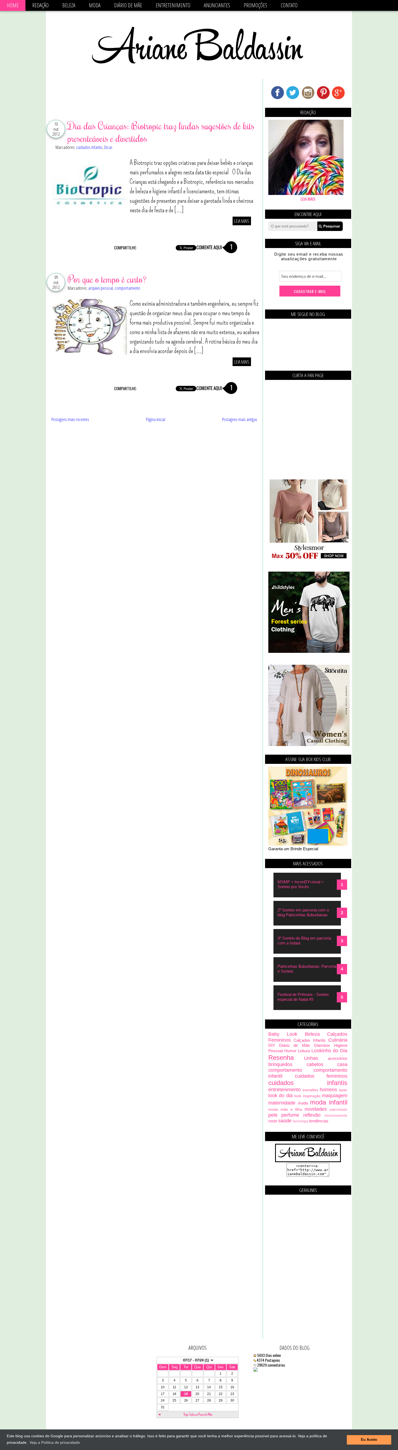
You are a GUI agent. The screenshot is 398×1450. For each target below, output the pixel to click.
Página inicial (155, 419)
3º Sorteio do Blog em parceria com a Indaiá (304, 940)
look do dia (280, 1095)
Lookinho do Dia (329, 1050)
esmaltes (310, 1090)
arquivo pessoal (100, 288)
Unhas (311, 1058)
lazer (343, 1090)
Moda (94, 5)
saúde (285, 1120)
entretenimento (284, 1089)
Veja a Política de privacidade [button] (55, 1442)
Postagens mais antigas (239, 419)
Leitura (304, 1050)
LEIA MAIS (241, 221)
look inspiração (307, 1096)
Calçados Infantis (309, 1040)
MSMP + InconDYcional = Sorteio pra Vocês (301, 884)
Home (13, 5)
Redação (40, 5)
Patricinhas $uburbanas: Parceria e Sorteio (307, 968)
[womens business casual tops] (309, 558)
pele (273, 1115)
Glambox (322, 1045)
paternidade (338, 1110)
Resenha (281, 1057)
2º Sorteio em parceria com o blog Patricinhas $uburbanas (303, 912)
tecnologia (300, 1121)
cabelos (314, 1064)
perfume (290, 1115)
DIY (271, 1045)
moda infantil (328, 1102)
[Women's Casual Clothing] (309, 744)
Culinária (337, 1040)
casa (342, 1064)
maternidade (281, 1103)
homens (328, 1089)
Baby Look (282, 1034)
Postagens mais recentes (70, 419)
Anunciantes (217, 5)
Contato (289, 5)
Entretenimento (173, 5)
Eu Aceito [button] (369, 1440)
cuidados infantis (89, 147)
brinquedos (280, 1064)
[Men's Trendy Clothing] (309, 651)
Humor (290, 1050)
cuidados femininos (321, 1076)
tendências (318, 1121)
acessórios (337, 1058)
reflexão (312, 1115)
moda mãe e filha (285, 1109)
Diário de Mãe (128, 5)
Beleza (68, 5)
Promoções (255, 5)
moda (303, 1103)
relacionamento (335, 1115)
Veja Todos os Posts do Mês (198, 1414)
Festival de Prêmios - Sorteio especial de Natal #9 (303, 997)
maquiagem (334, 1095)
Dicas (108, 147)
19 (186, 1394)
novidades (316, 1109)
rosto (272, 1121)
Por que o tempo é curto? (107, 279)
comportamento (127, 288)
